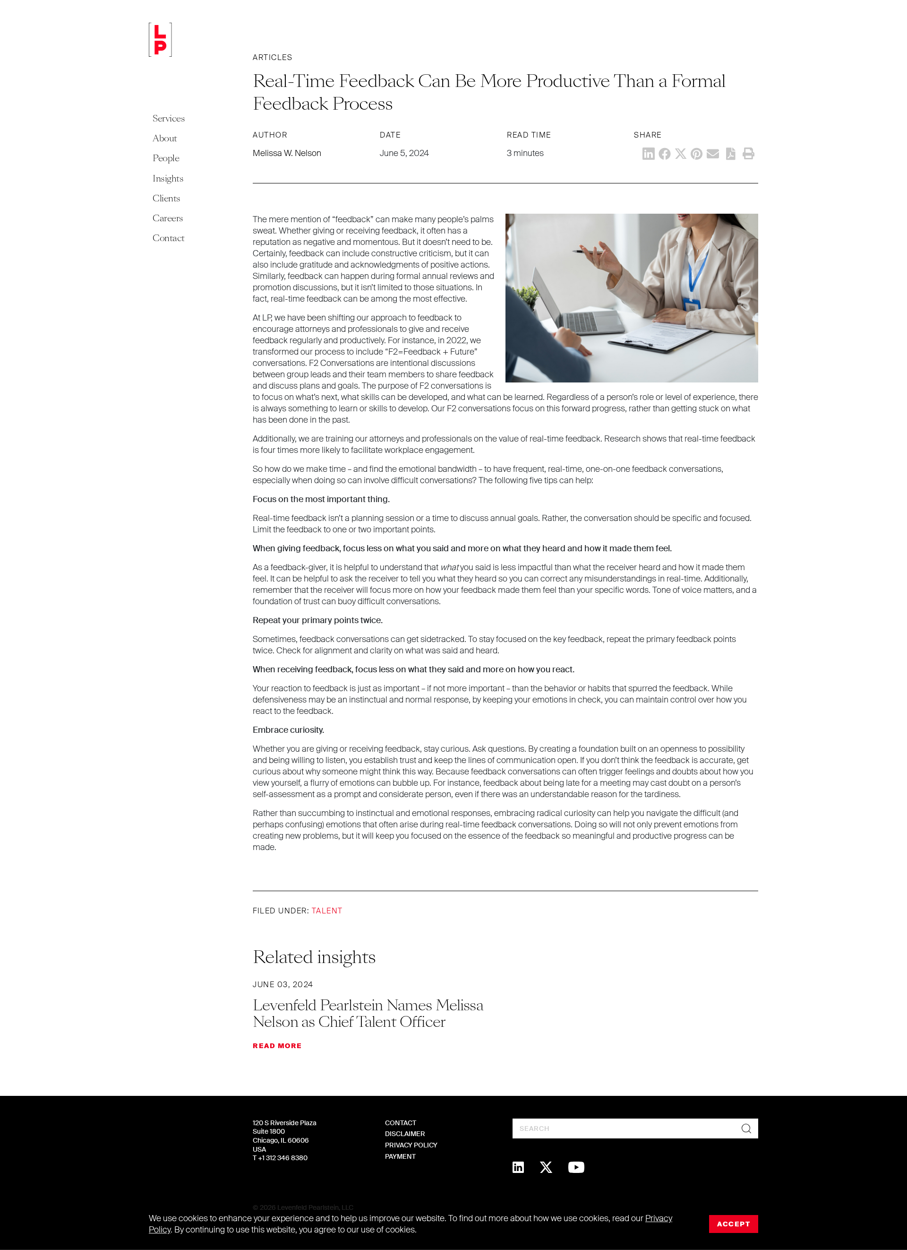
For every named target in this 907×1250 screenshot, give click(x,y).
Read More (277, 1046)
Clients (166, 198)
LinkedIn (648, 154)
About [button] (165, 138)
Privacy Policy (411, 1145)
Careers (168, 218)
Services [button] (169, 118)
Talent (327, 911)
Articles (272, 57)
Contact (169, 238)
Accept (733, 1224)
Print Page (748, 154)
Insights (168, 178)
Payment (400, 1156)
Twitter (681, 154)
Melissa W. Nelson (287, 153)
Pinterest (697, 154)
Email (713, 154)
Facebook (665, 154)
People (166, 158)
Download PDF (731, 154)
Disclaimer (405, 1133)
